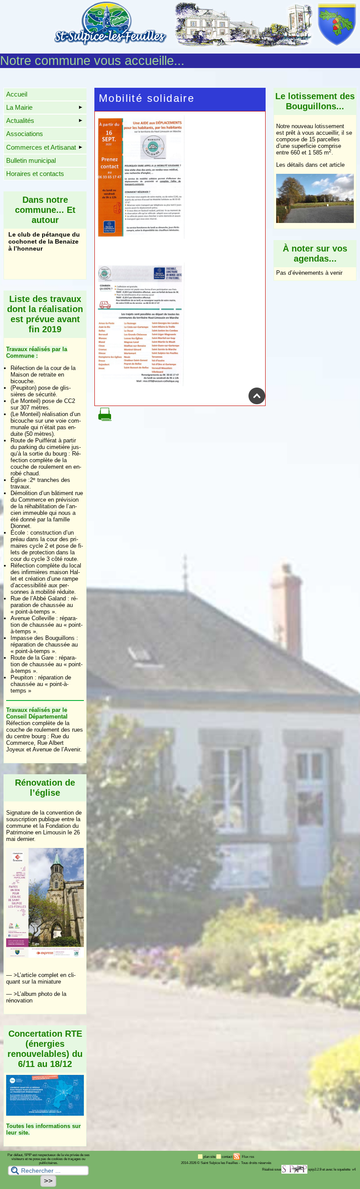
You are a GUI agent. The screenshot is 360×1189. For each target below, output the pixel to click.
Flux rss (247, 1157)
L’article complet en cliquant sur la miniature (41, 978)
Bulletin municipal (31, 160)
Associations (24, 133)
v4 (354, 1169)
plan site (209, 1157)
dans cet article (325, 165)
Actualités (20, 120)
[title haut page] (256, 402)
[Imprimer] (105, 419)
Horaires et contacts (35, 173)
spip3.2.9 (314, 1169)
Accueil (16, 94)
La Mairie (19, 107)
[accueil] (206, 46)
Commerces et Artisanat (41, 147)
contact (227, 1157)
